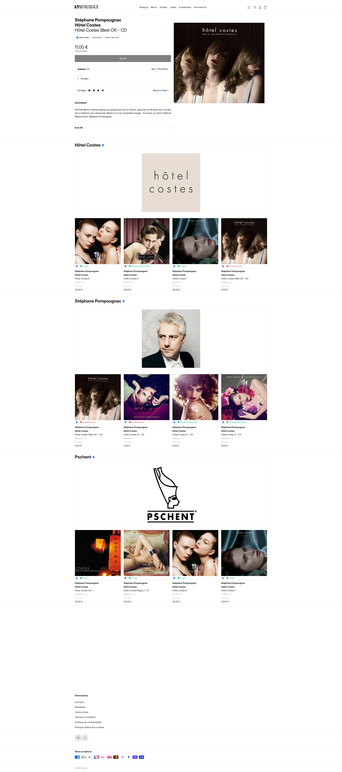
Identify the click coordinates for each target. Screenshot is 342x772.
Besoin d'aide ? (160, 90)
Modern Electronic (112, 37)
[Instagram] (78, 737)
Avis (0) (79, 127)
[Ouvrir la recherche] (255, 7)
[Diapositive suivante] (263, 239)
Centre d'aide (81, 712)
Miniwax (84, 768)
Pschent (84, 78)
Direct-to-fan (84, 37)
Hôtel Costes (88, 25)
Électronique (97, 37)
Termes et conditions (85, 717)
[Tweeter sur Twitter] (98, 90)
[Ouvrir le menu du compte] (260, 7)
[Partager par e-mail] (103, 90)
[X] (85, 737)
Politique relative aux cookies (89, 727)
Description (81, 102)
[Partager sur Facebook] (89, 90)
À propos (79, 702)
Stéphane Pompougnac (98, 19)
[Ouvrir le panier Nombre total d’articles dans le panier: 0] (265, 7)
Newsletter (80, 707)
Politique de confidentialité (88, 722)
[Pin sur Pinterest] (94, 90)
